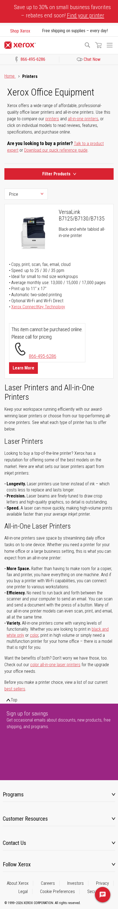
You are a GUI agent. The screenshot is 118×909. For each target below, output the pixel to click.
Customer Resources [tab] (25, 818)
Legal (23, 891)
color (34, 635)
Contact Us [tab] (14, 843)
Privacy (102, 883)
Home (10, 76)
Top (14, 700)
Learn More (23, 368)
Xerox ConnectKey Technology (38, 306)
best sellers (14, 689)
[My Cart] (98, 45)
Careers (48, 883)
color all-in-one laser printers (55, 664)
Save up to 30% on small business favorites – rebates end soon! (62, 11)
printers (52, 118)
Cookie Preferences (57, 891)
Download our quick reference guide (56, 150)
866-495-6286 (42, 356)
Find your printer (85, 15)
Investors (75, 883)
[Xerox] (41, 45)
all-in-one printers (83, 118)
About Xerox (18, 883)
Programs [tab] (13, 794)
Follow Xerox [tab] (17, 864)
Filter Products (56, 173)
